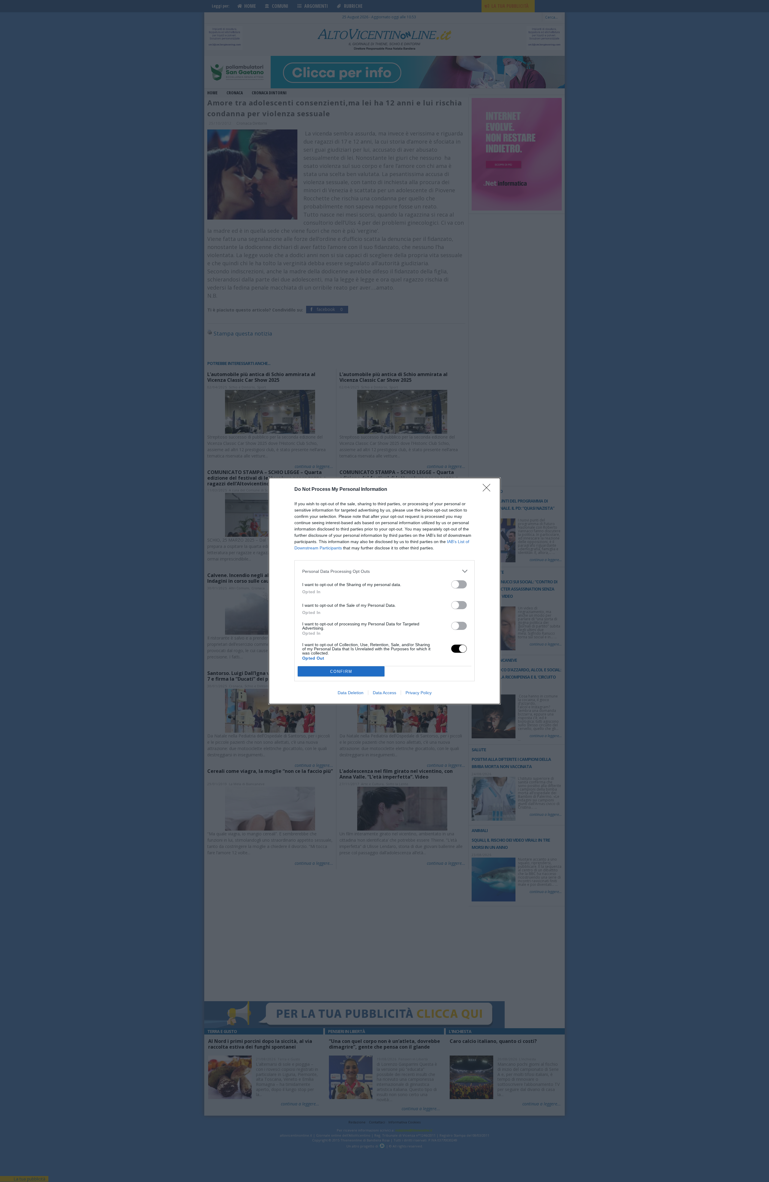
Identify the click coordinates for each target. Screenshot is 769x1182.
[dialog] (384, 591)
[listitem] (384, 571)
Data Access (384, 692)
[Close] (488, 489)
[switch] (459, 584)
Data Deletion (350, 692)
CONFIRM (341, 671)
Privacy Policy (419, 692)
